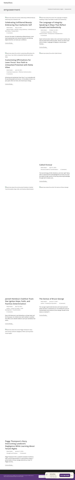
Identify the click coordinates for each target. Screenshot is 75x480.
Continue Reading (9, 43)
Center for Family (15, 308)
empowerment (68, 9)
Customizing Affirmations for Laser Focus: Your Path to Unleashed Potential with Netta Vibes (19, 64)
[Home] (46, 9)
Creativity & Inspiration (46, 32)
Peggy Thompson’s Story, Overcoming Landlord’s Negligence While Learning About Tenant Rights (20, 445)
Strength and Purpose (12, 453)
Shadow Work (14, 31)
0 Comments (10, 33)
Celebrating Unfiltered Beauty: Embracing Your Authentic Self (18, 23)
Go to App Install (64, 475)
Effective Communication (25, 72)
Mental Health (10, 29)
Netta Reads (10, 27)
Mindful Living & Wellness (21, 29)
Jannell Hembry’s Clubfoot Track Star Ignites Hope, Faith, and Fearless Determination (19, 301)
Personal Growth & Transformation (49, 169)
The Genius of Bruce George (51, 299)
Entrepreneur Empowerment (55, 33)
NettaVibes (8, 2)
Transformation (16, 310)
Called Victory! (45, 165)
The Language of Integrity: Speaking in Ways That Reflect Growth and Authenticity (52, 24)
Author (8, 308)
